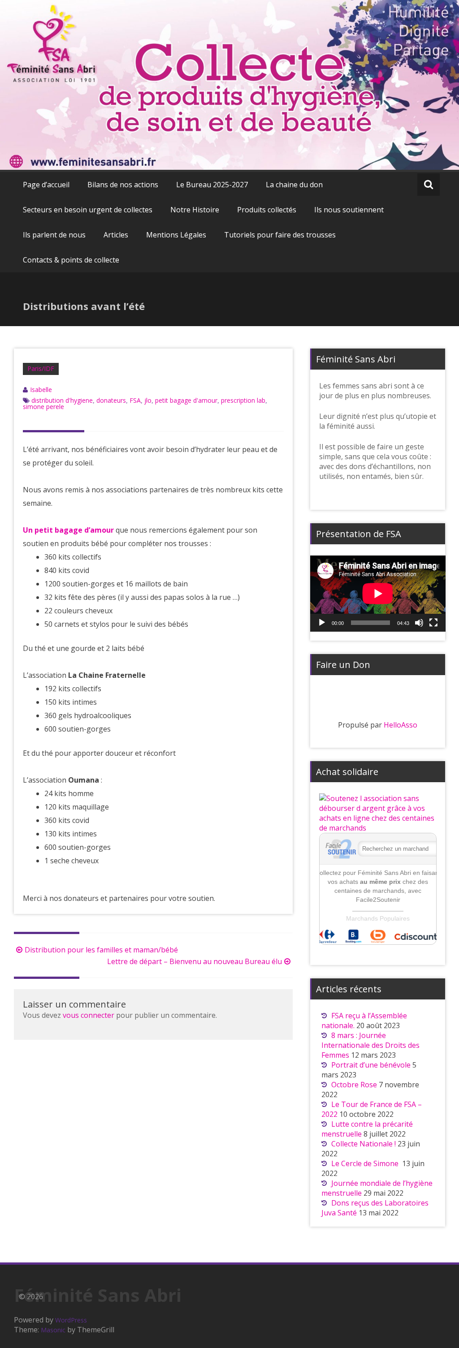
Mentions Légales (176, 235)
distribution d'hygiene (62, 400)
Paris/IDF (40, 368)
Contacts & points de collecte (71, 260)
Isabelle (41, 389)
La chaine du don (294, 184)
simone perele (43, 406)
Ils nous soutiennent (349, 210)
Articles (116, 235)
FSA (135, 400)
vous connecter (88, 1015)
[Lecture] (321, 622)
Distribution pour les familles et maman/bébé (101, 950)
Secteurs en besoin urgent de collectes (87, 210)
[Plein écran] (433, 622)
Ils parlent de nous (54, 235)
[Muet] (419, 622)
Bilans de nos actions (122, 184)
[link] (68, 530)
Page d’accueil (46, 184)
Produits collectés (266, 210)
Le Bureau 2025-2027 (212, 184)
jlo (148, 400)
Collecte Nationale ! (363, 1144)
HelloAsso (400, 725)
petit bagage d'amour (186, 400)
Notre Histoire (194, 210)
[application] (378, 594)
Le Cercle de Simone (365, 1163)
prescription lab (243, 400)
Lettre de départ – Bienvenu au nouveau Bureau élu (194, 961)
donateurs (111, 400)
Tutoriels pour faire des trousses (280, 235)
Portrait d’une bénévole (371, 1065)
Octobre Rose (354, 1085)
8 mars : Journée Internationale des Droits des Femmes (370, 1045)
